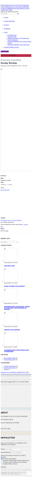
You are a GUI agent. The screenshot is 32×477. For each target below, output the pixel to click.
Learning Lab (12, 36)
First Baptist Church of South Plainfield (11, 220)
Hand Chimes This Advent (14, 286)
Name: (3, 449)
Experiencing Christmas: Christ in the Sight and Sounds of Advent (17, 308)
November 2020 (9, 359)
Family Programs (10, 368)
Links (6, 32)
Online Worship (9, 21)
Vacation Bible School (11, 47)
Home (6, 17)
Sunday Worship (5, 190)
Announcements (10, 366)
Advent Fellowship (12, 330)
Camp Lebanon (13, 40)
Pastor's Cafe (9, 266)
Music (6, 369)
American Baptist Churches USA (18, 44)
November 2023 (9, 358)
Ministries (7, 28)
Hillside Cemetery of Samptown (18, 38)
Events (6, 25)
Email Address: (6, 452)
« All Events (5, 51)
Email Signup (12, 35)
